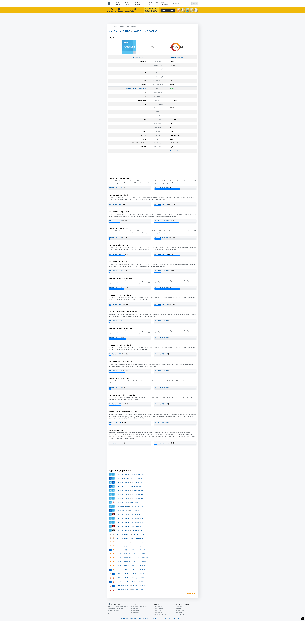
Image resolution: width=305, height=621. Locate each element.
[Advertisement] (152, 19)
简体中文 (136, 618)
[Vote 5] (195, 593)
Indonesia (182, 618)
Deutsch (147, 618)
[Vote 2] (189, 593)
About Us (179, 606)
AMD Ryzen (157, 610)
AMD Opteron (158, 606)
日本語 (127, 618)
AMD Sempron (158, 612)
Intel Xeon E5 (135, 610)
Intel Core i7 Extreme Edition (139, 606)
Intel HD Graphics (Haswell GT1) (136, 88)
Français (157, 618)
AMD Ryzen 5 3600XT (146, 31)
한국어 (131, 618)
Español (152, 618)
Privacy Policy (180, 610)
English (123, 618)
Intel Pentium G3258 (119, 31)
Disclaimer (179, 612)
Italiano (162, 618)
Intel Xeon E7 (135, 612)
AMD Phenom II (158, 608)
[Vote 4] (193, 593)
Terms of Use (180, 614)
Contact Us (179, 608)
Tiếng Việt (142, 618)
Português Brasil (169, 618)
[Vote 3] (191, 593)
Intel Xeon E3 (135, 608)
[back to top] (302, 618)
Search (195, 3)
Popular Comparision (160, 614)
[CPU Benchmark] (108, 3)
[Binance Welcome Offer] (111, 10)
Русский (176, 618)
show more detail (140, 151)
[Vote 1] (187, 593)
